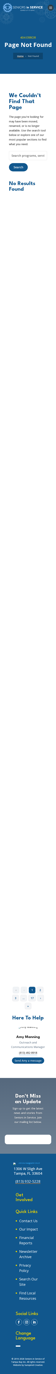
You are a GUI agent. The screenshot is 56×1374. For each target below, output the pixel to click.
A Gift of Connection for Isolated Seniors (24, 724)
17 (32, 998)
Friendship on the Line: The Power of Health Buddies (27, 876)
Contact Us (28, 1220)
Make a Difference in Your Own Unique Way (27, 578)
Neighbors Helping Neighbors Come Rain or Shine (27, 947)
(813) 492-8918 (28, 1052)
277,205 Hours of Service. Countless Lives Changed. (27, 502)
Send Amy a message (28, 1060)
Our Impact (28, 1229)
